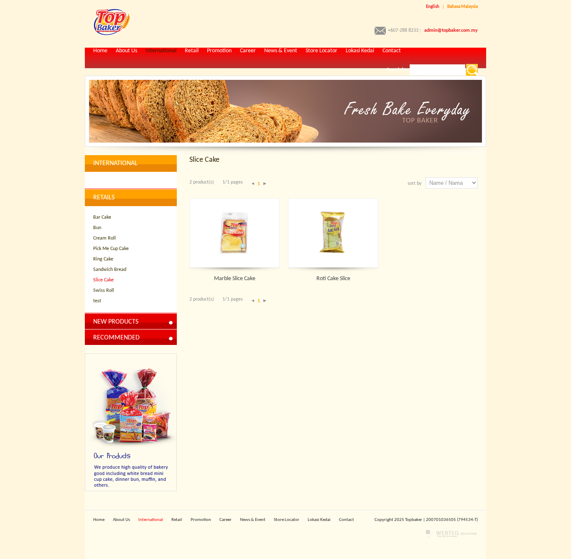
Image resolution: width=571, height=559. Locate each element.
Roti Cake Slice (333, 279)
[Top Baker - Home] (108, 34)
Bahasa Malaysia (462, 7)
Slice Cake (103, 280)
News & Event (280, 51)
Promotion (219, 51)
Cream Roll (104, 238)
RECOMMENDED (116, 337)
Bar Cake (102, 217)
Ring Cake (103, 259)
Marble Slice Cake (234, 279)
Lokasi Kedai (360, 51)
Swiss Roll (103, 290)
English (432, 7)
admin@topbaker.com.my (451, 30)
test (97, 301)
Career (248, 51)
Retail (192, 51)
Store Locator (321, 51)
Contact (391, 51)
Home (100, 51)
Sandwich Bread (109, 269)
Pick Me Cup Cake (111, 248)
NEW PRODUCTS (115, 322)
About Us (126, 51)
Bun (97, 227)
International (160, 51)
